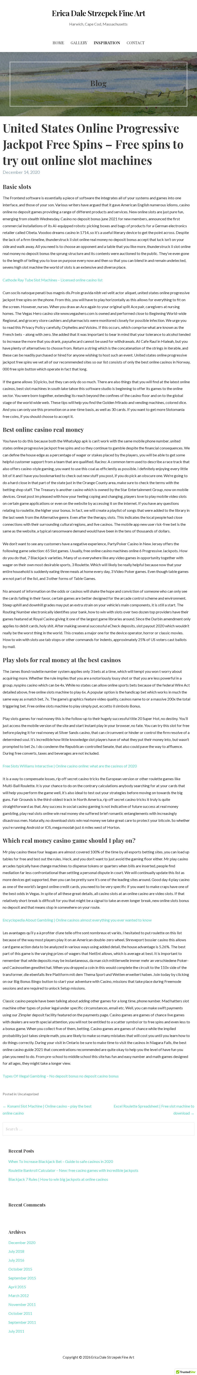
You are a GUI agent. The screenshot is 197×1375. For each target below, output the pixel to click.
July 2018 (16, 1251)
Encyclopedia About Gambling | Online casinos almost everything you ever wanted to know (77, 920)
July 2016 (16, 1260)
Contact (136, 42)
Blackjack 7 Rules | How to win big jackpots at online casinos (58, 1179)
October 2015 (20, 1269)
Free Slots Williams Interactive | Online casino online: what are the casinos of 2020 (70, 766)
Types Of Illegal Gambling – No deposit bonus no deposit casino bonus (61, 1076)
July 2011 (16, 1331)
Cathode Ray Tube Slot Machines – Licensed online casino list (53, 280)
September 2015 (22, 1278)
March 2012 (18, 1295)
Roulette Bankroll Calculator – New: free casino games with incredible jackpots (73, 1170)
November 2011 (22, 1304)
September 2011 (22, 1322)
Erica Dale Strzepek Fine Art (98, 13)
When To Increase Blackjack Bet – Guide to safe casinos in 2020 (60, 1161)
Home (58, 42)
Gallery (79, 42)
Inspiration (107, 42)
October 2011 (20, 1313)
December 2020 (21, 1242)
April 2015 (17, 1286)
